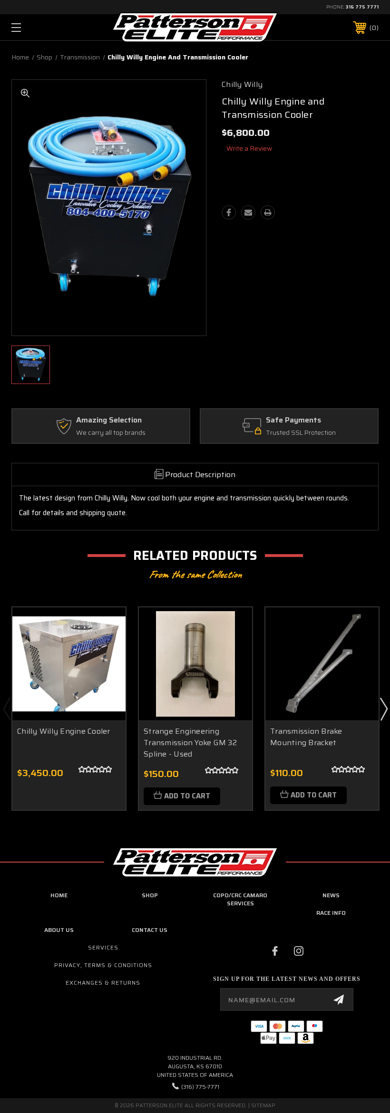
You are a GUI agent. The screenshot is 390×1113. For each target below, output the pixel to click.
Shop (150, 895)
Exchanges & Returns (103, 982)
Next (383, 708)
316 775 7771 (362, 6)
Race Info (331, 912)
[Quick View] (106, 626)
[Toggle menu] (48, 27)
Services (103, 947)
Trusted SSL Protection (301, 433)
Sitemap (263, 1106)
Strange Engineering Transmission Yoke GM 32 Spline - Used (190, 742)
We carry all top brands (111, 433)
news (331, 895)
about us (59, 929)
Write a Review (249, 148)
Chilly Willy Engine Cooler (63, 731)
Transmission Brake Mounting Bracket (306, 736)
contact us (149, 929)
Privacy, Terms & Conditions (103, 964)
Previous (6, 708)
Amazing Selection (109, 420)
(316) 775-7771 (200, 1086)
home (59, 895)
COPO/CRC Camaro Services (240, 899)
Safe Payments (293, 420)
